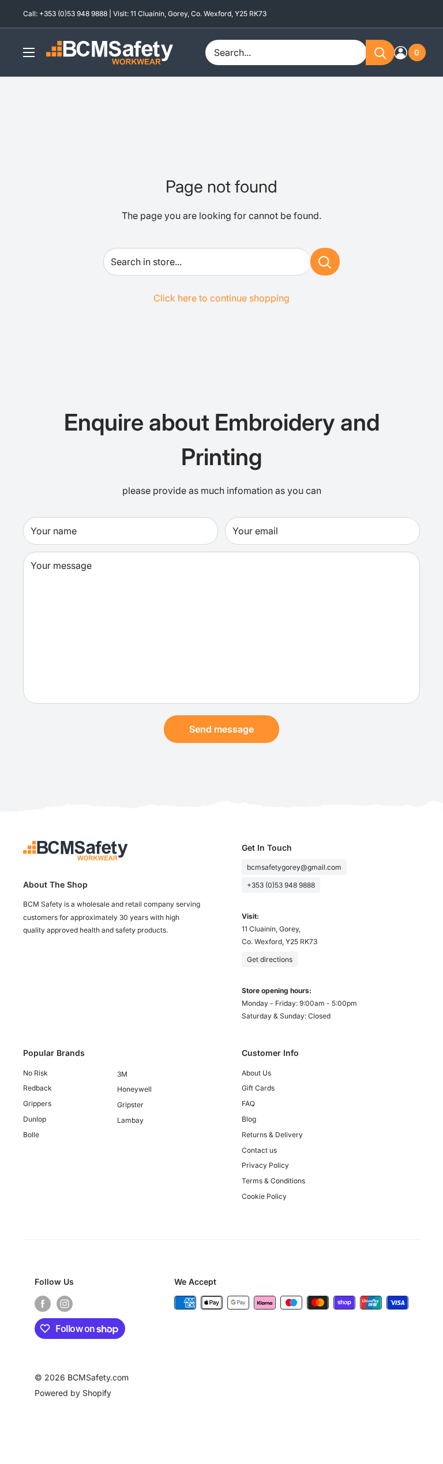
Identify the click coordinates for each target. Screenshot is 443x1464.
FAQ (248, 1103)
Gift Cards (258, 1088)
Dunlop (34, 1119)
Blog (249, 1119)
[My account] (400, 52)
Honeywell (134, 1089)
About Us (256, 1073)
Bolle (31, 1134)
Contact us (259, 1150)
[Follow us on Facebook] (43, 1304)
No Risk (35, 1073)
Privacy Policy (265, 1165)
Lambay (130, 1120)
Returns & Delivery (272, 1134)
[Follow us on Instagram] (65, 1304)
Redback (37, 1088)
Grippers (37, 1103)
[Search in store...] (325, 262)
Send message (221, 729)
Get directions (269, 959)
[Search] (380, 52)
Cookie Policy (264, 1196)
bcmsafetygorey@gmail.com (294, 867)
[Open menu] (29, 52)
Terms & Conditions (273, 1180)
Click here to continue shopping (221, 298)
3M (122, 1074)
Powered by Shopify (73, 1393)
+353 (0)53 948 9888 (281, 885)
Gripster (130, 1104)
